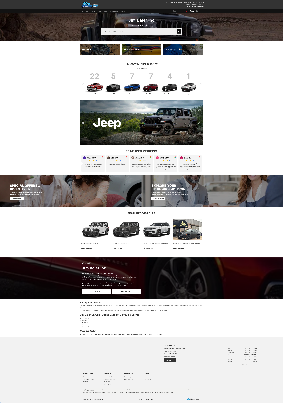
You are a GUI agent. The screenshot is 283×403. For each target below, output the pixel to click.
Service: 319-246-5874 (184, 2)
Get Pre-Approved (158, 192)
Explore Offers (17, 192)
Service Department (109, 372)
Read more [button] (93, 163)
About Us (97, 285)
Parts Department (108, 377)
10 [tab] (147, 136)
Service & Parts (114, 11)
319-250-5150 (170, 344)
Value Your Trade (129, 372)
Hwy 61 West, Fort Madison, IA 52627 (193, 4)
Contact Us (170, 353)
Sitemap (147, 392)
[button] (201, 157)
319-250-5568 (170, 349)
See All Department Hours (237, 357)
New (87, 11)
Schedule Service (108, 370)
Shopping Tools (102, 11)
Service (107, 367)
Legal (152, 392)
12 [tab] (151, 136)
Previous (82, 83)
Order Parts (106, 375)
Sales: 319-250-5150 (171, 2)
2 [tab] (129, 136)
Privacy (141, 392)
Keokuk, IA (85, 314)
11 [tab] (149, 136)
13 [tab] (153, 136)
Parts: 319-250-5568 (198, 2)
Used (93, 11)
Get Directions (126, 285)
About (123, 11)
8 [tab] (142, 136)
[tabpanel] (141, 119)
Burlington (148, 299)
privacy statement (162, 385)
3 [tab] (131, 136)
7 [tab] (140, 136)
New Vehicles (86, 370)
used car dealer (148, 327)
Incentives (85, 375)
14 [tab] (156, 136)
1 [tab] (140, 245)
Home (83, 11)
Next (200, 83)
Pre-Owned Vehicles (88, 372)
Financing (129, 367)
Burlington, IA (85, 311)
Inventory (88, 367)
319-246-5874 (170, 347)
